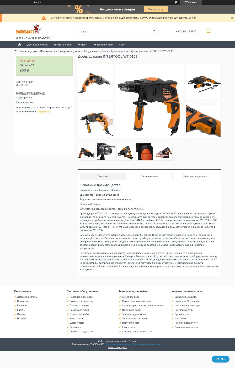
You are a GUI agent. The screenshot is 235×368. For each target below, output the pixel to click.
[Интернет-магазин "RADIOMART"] (29, 29)
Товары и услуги (28, 51)
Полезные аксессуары (81, 297)
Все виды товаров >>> (186, 327)
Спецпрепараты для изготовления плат (142, 305)
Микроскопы (181, 318)
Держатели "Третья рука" (188, 301)
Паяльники (75, 327)
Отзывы (21, 314)
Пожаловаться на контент (118, 344)
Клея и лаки (128, 327)
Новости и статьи (103, 44)
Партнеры (22, 318)
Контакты (83, 44)
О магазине (23, 301)
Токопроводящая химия (134, 318)
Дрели (105, 51)
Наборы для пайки (79, 310)
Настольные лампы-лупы (188, 305)
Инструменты (47, 51)
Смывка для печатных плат (136, 301)
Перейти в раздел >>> (81, 331)
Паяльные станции (79, 305)
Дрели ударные (120, 51)
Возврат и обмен (63, 44)
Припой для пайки (131, 310)
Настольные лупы (184, 310)
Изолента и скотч (131, 323)
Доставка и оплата (37, 44)
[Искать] (154, 31)
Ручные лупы (182, 314)
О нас (121, 44)
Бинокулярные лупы (185, 297)
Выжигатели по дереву (82, 301)
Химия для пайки (131, 297)
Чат (223, 359)
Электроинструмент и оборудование (78, 51)
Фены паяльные (78, 318)
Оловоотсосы (77, 323)
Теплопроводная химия (134, 314)
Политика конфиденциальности (148, 344)
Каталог (21, 310)
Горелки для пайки (79, 314)
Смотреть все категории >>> (137, 331)
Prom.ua (133, 341)
